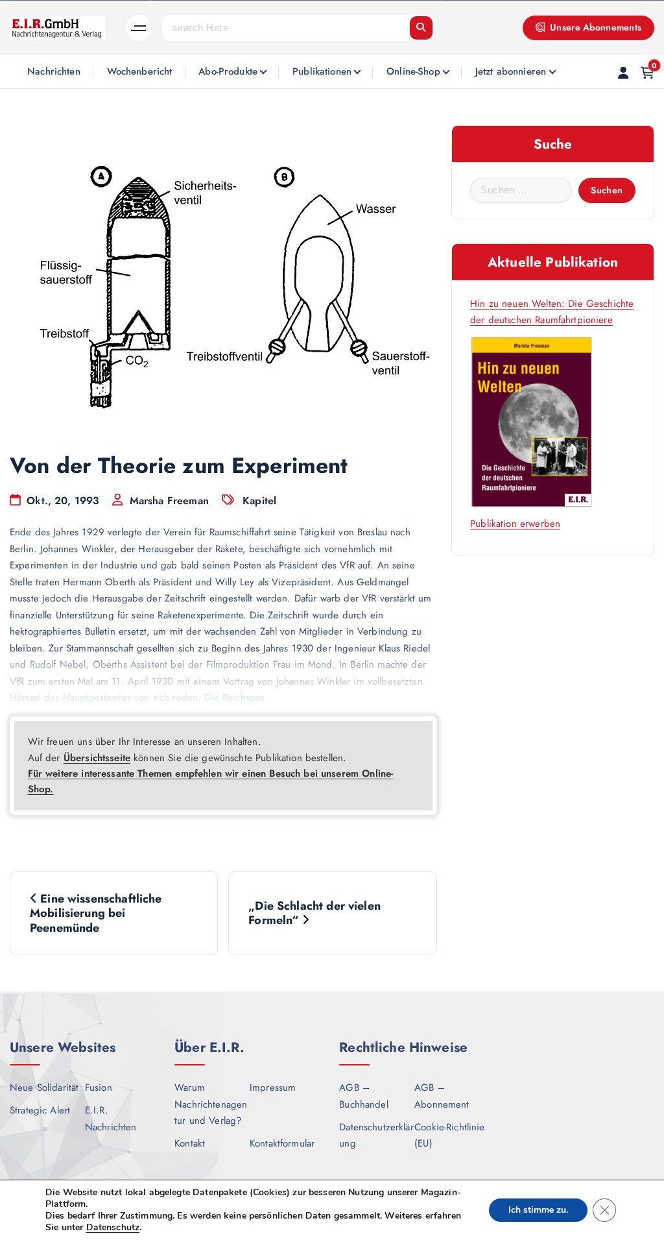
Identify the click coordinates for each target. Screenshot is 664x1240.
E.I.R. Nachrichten (111, 1118)
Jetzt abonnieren (510, 71)
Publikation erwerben (515, 524)
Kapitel (259, 500)
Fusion (98, 1087)
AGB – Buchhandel (363, 1096)
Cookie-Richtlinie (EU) (449, 1135)
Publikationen (321, 71)
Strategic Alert (40, 1110)
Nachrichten (53, 71)
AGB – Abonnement (441, 1096)
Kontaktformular (282, 1143)
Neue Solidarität (44, 1087)
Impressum (273, 1087)
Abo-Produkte (227, 71)
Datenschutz (113, 1227)
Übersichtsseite (97, 758)
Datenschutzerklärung (376, 1135)
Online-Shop (413, 71)
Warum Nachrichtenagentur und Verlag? (210, 1104)
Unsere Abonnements (594, 27)
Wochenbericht (139, 71)
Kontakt (189, 1143)
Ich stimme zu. (538, 1210)
